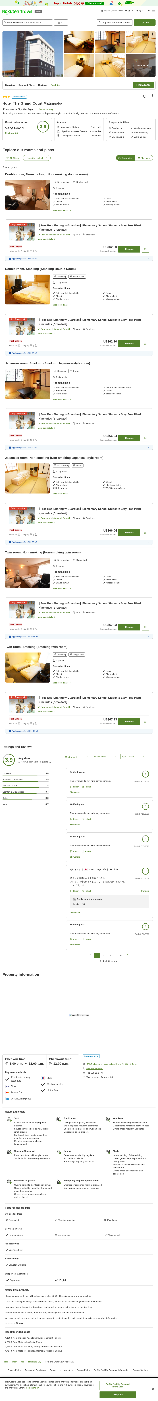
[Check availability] (145, 249)
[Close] (153, 1388)
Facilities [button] (55, 85)
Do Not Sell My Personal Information (118, 1385)
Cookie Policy (32, 1388)
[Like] (145, 96)
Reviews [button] (42, 85)
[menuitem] (114, 11)
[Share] (152, 96)
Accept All (118, 1394)
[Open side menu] (153, 11)
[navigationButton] (90, 955)
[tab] (125, 158)
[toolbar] (75, 22)
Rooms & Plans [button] (27, 85)
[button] (17, 11)
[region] (79, 1389)
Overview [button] (10, 85)
